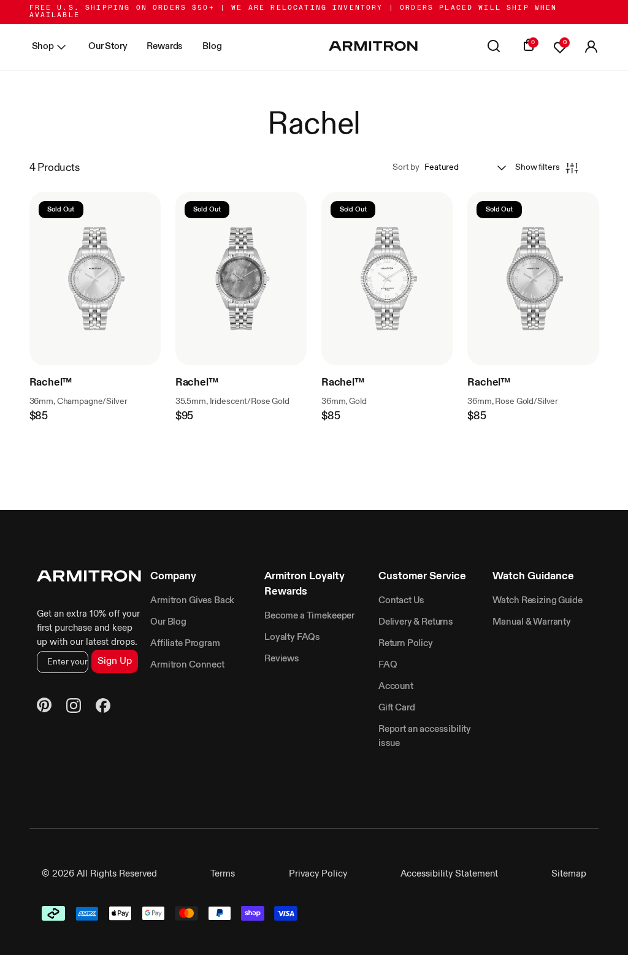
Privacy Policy (318, 873)
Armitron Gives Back (192, 600)
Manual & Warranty (531, 621)
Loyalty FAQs (292, 637)
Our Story (108, 46)
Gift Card (396, 707)
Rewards (165, 46)
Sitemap (568, 873)
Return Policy (405, 643)
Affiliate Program (185, 643)
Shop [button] (43, 46)
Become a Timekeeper (309, 615)
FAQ (387, 664)
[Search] (494, 47)
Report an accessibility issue (424, 736)
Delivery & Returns (415, 621)
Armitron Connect (187, 664)
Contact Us (401, 600)
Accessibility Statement (449, 873)
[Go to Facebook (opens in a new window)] (103, 708)
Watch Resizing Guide (537, 600)
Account (395, 686)
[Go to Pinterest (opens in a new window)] (44, 707)
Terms (222, 873)
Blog (211, 46)
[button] (591, 47)
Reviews (281, 658)
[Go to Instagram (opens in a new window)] (73, 708)
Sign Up (115, 661)
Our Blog (168, 621)
